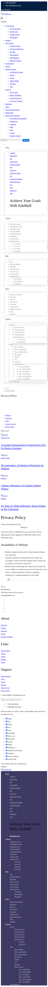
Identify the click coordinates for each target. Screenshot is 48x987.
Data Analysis (14, 55)
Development (9, 63)
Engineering (14, 121)
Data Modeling (14, 58)
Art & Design (9, 26)
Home (7, 388)
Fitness (12, 78)
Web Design (13, 37)
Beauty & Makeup (15, 95)
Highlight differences (14, 707)
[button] (28, 212)
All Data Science (15, 46)
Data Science (9, 43)
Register (7, 9)
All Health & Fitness (16, 72)
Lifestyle (8, 89)
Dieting (12, 75)
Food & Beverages (16, 98)
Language (13, 124)
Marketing (8, 104)
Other (11, 130)
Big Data (12, 52)
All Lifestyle (14, 92)
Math (11, 127)
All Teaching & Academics (18, 118)
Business (8, 40)
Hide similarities (13, 704)
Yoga (11, 87)
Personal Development (12, 110)
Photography (9, 113)
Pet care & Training (16, 101)
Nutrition (13, 84)
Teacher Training (15, 136)
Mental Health (14, 81)
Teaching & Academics (12, 115)
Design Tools (14, 32)
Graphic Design (15, 34)
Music (7, 107)
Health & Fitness (10, 69)
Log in (3, 9)
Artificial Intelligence (16, 49)
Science (12, 133)
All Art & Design (15, 29)
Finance (7, 66)
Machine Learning (15, 61)
